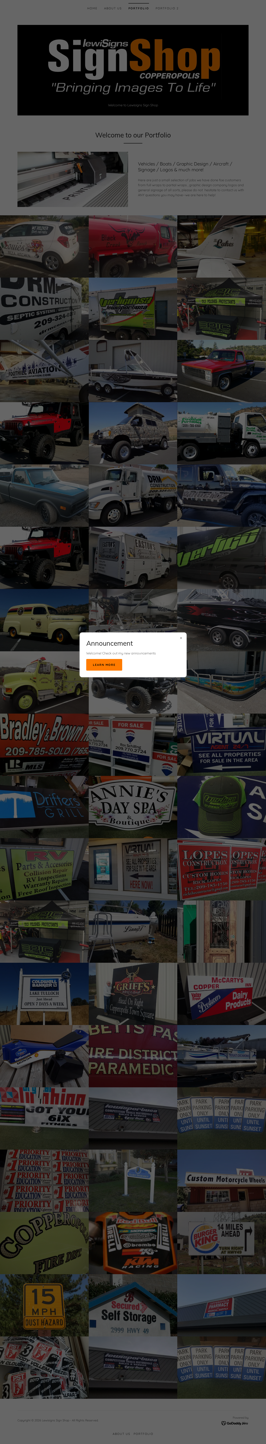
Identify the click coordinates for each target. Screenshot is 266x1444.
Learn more (104, 665)
